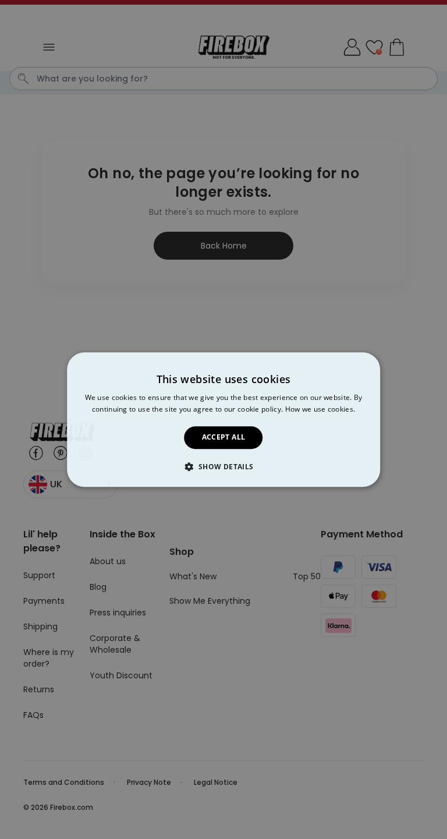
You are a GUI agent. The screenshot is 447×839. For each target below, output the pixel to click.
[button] (223, 466)
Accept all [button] (224, 437)
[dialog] (223, 419)
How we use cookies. (320, 409)
